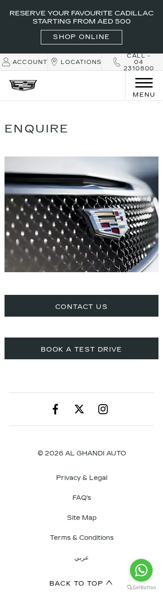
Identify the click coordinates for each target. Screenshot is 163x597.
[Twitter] (79, 409)
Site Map (81, 518)
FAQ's (81, 498)
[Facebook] (55, 409)
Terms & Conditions (82, 538)
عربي (81, 558)
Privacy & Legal (81, 478)
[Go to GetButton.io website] (141, 588)
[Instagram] (103, 409)
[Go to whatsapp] (141, 570)
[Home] (23, 85)
